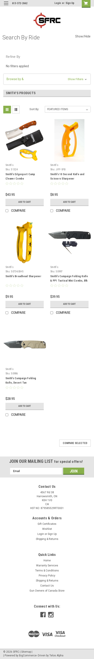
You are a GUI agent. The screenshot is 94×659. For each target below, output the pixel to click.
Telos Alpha (56, 655)
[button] (47, 79)
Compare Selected (75, 443)
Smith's (9, 165)
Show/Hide (83, 36)
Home (47, 560)
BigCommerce (28, 655)
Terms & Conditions (47, 570)
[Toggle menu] (6, 6)
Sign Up (70, 3)
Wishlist (47, 528)
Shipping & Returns (47, 539)
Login (57, 3)
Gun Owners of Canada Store (47, 590)
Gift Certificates (47, 523)
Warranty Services (47, 565)
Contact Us (47, 585)
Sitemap (26, 651)
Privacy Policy (47, 575)
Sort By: (34, 109)
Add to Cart (24, 202)
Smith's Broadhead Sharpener (23, 276)
